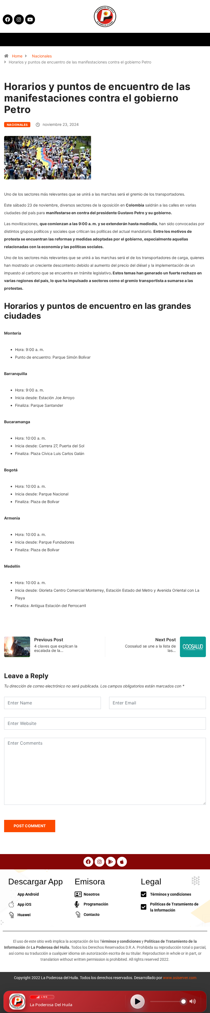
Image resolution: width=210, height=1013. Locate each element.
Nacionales (42, 56)
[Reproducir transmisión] (137, 1001)
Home (17, 56)
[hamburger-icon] (169, 39)
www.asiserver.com (179, 978)
